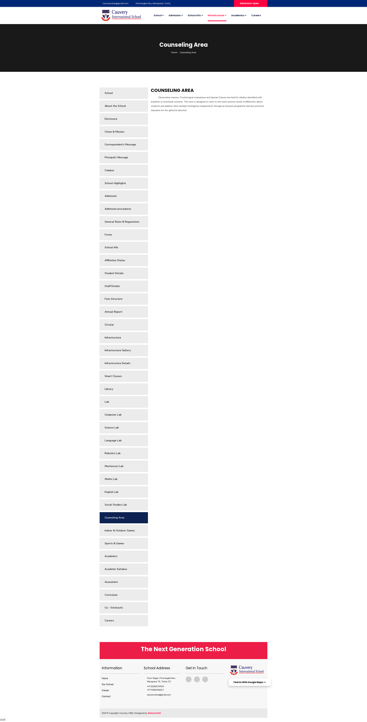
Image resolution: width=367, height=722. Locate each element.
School (109, 93)
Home (174, 52)
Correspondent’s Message (120, 144)
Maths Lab (111, 479)
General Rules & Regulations (122, 221)
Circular (109, 324)
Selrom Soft (154, 713)
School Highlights (115, 183)
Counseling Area (114, 517)
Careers (109, 620)
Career (105, 690)
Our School (108, 684)
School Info (111, 247)
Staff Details (112, 286)
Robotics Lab (113, 453)
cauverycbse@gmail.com (115, 3)
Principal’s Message (116, 157)
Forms (108, 234)
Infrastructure (113, 337)
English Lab (111, 492)
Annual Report (113, 311)
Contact (106, 696)
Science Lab (112, 427)
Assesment (111, 582)
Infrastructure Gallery (118, 350)
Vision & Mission (114, 131)
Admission (111, 196)
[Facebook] (189, 679)
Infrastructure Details (117, 363)
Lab (107, 402)
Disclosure (111, 119)
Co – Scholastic (114, 607)
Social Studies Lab (116, 504)
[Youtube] (197, 679)
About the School (115, 106)
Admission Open (249, 3)
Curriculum (111, 595)
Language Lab (113, 440)
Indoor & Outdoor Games (120, 530)
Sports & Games (114, 543)
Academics (111, 556)
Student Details (114, 273)
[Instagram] (205, 679)
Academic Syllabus (116, 569)
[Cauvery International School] (121, 15)
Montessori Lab (114, 466)
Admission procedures (118, 209)
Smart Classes (113, 376)
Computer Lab (113, 414)
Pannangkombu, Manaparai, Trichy (153, 3)
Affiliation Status (115, 260)
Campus (109, 170)
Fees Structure (113, 299)
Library (109, 389)
